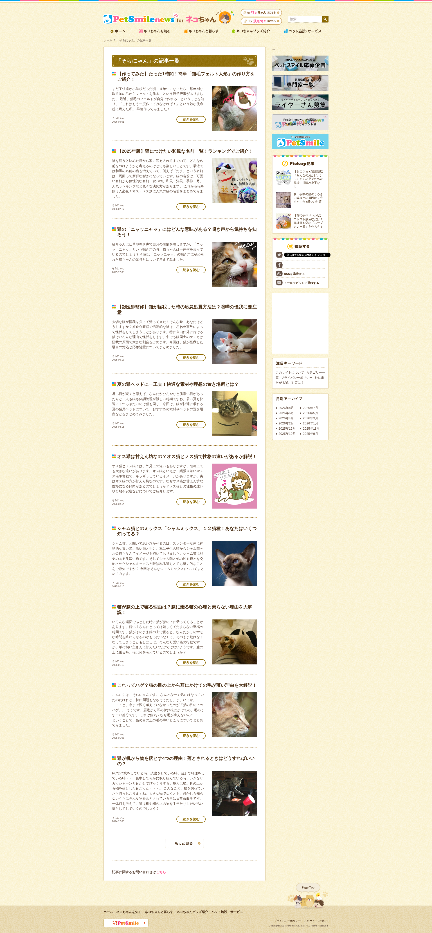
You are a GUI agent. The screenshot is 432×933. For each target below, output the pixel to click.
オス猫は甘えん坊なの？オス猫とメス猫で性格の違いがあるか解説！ (187, 456)
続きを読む (191, 119)
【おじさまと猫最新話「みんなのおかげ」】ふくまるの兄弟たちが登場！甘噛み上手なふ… (308, 179)
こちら (161, 872)
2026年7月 (310, 408)
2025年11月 (311, 428)
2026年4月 (286, 418)
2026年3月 (310, 418)
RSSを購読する (294, 274)
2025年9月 (310, 433)
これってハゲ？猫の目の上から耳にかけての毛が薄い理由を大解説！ (187, 685)
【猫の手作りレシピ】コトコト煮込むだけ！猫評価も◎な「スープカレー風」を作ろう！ (308, 221)
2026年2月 (286, 423)
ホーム (108, 40)
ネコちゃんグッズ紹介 (192, 912)
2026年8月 (286, 408)
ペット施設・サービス (227, 912)
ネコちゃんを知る (129, 912)
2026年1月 (310, 423)
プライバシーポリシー (297, 377)
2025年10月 (287, 433)
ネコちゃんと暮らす (159, 912)
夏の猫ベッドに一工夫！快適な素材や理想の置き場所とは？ (178, 384)
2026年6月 (286, 413)
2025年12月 (287, 428)
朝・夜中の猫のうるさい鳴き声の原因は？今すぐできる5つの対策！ (309, 198)
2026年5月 (310, 413)
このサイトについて (290, 372)
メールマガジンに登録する (301, 283)
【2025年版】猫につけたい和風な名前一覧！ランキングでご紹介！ (185, 151)
